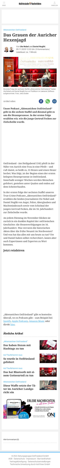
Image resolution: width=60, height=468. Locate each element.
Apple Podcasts (20, 321)
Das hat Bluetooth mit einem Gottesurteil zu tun (19, 373)
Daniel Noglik (39, 46)
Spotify (7, 321)
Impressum (31, 458)
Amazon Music (37, 321)
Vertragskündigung (18, 461)
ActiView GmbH (43, 464)
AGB (10, 458)
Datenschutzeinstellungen (39, 461)
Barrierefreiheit (44, 458)
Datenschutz (19, 458)
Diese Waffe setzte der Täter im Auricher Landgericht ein (19, 389)
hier (12, 324)
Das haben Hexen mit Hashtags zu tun (17, 346)
